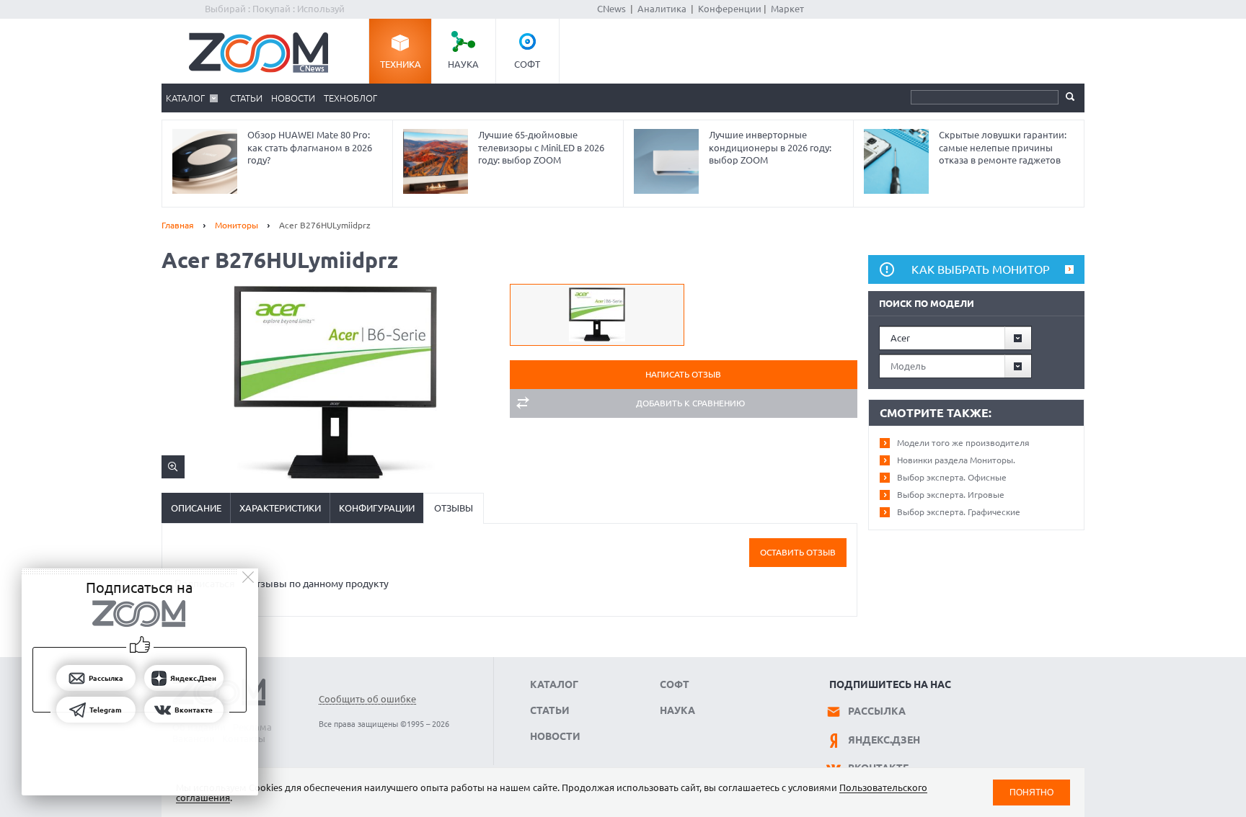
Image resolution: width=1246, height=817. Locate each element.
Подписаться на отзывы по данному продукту (281, 583)
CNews (611, 9)
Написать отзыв (683, 374)
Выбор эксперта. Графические (958, 512)
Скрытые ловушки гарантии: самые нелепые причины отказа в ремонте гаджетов (1002, 147)
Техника (400, 64)
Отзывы (453, 508)
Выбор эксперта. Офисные (952, 477)
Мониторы (236, 225)
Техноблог (350, 98)
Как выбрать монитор (980, 269)
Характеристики (280, 508)
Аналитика (661, 9)
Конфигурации (377, 508)
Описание (196, 508)
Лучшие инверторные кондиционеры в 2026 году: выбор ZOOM (770, 147)
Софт (527, 64)
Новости (293, 98)
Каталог (185, 98)
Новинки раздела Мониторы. (956, 460)
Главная (178, 225)
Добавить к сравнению (690, 403)
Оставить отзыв (798, 552)
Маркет (787, 9)
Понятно (1031, 792)
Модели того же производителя (963, 442)
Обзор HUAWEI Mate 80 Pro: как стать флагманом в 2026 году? (309, 147)
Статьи (246, 98)
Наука (463, 64)
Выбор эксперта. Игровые (950, 494)
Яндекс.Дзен (884, 740)
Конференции (729, 9)
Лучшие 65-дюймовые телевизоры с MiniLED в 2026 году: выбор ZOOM (541, 147)
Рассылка (877, 711)
